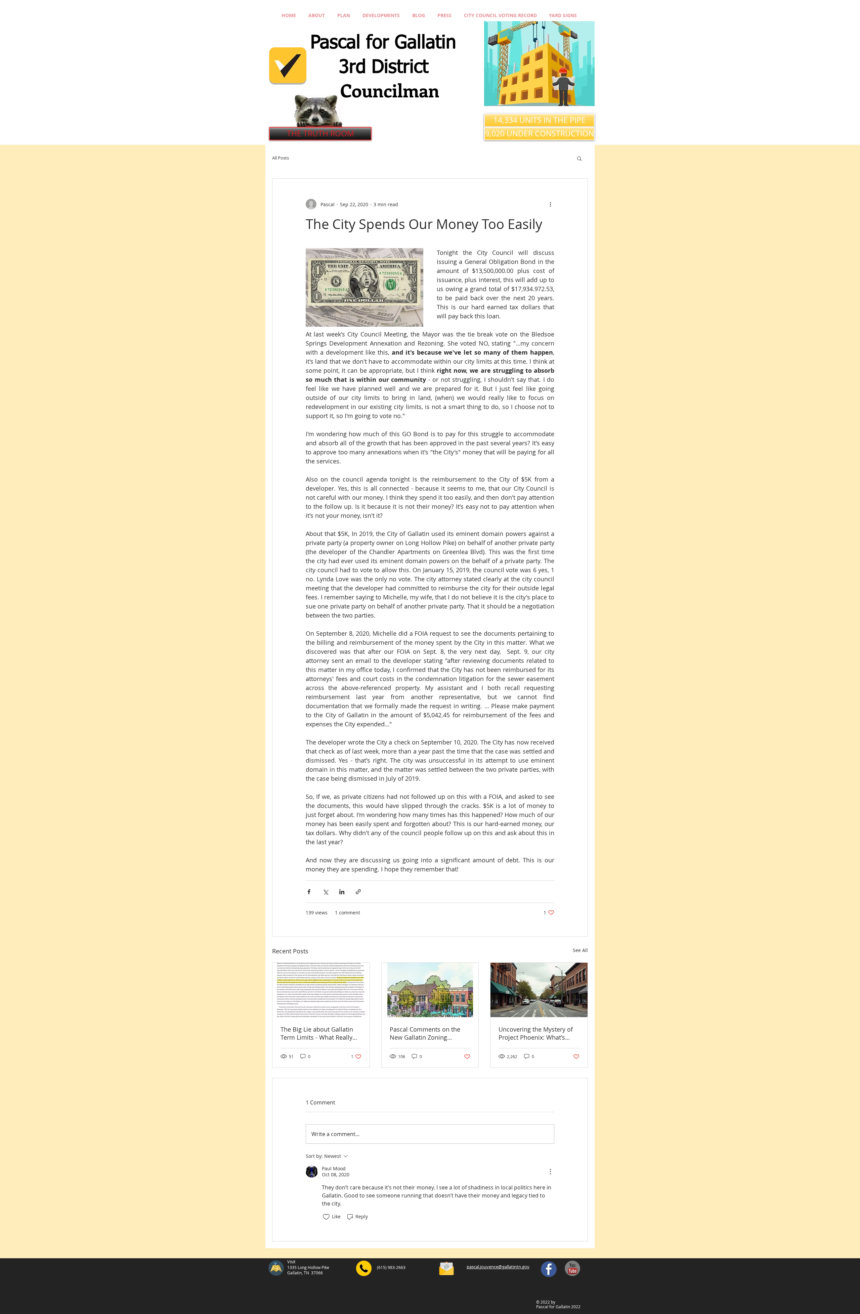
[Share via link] (358, 892)
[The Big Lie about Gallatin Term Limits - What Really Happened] (321, 990)
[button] (579, 158)
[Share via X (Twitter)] (325, 892)
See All (580, 950)
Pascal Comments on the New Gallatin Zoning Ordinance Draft (425, 1033)
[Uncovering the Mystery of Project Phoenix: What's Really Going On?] (539, 990)
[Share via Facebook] (309, 892)
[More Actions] (550, 1172)
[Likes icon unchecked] (326, 1217)
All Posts (280, 158)
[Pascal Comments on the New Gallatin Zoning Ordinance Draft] (430, 990)
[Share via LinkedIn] (342, 892)
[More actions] (550, 204)
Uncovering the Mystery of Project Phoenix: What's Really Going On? (536, 1033)
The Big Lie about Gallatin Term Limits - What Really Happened (317, 1033)
